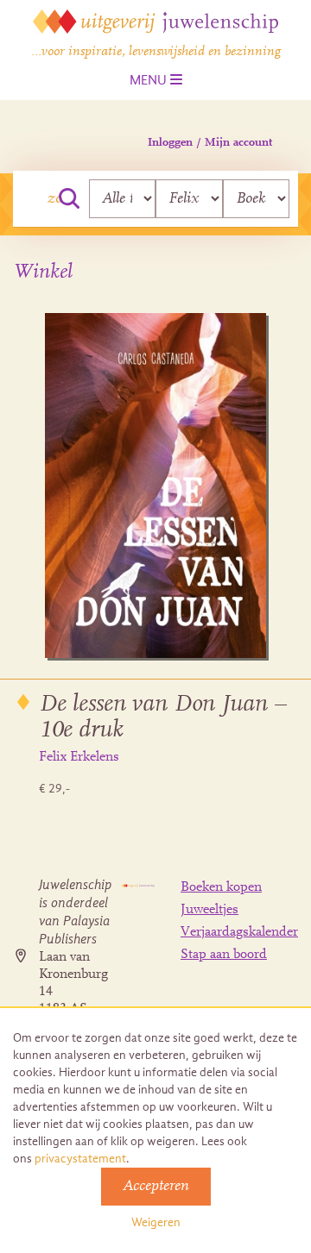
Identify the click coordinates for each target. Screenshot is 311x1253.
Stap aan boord (224, 955)
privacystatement (80, 1158)
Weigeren (156, 1222)
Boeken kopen (221, 887)
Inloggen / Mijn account (210, 143)
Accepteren (156, 1186)
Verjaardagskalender (239, 932)
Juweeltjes (209, 910)
